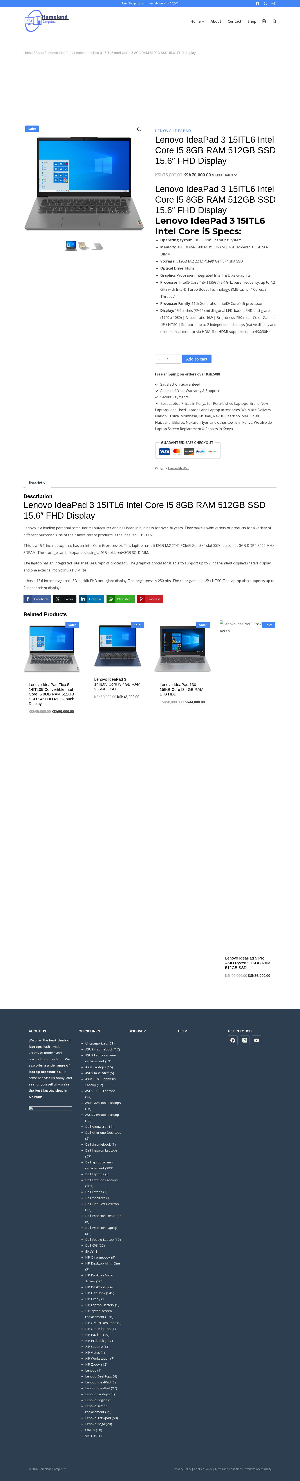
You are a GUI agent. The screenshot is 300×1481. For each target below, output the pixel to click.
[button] (139, 129)
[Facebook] (257, 3)
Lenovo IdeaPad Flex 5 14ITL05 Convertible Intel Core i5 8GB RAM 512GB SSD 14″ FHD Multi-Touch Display (51, 694)
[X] (265, 3)
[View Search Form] (272, 21)
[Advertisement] (150, 89)
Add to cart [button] (52, 726)
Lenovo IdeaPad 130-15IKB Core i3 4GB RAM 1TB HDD (181, 689)
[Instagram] (273, 3)
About (216, 21)
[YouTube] (257, 1040)
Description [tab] (38, 482)
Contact (235, 21)
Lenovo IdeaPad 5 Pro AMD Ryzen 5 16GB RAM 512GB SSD (248, 963)
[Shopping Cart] (264, 21)
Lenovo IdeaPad (173, 130)
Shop (252, 21)
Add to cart (197, 359)
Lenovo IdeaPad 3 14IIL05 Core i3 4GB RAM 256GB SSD (117, 684)
